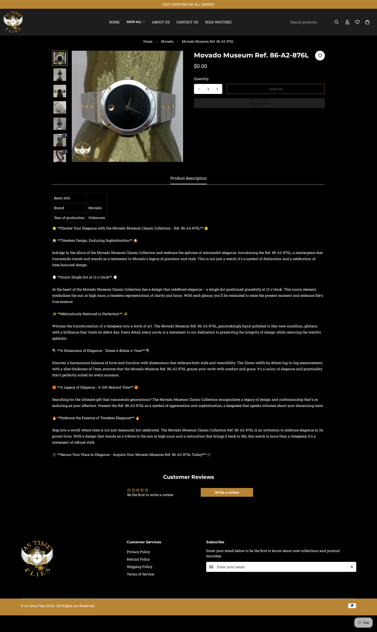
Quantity (201, 78)
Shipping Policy (139, 566)
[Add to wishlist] (320, 56)
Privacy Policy (138, 551)
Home (114, 22)
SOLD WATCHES (218, 22)
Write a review (227, 492)
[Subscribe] (351, 567)
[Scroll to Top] (368, 608)
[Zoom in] (174, 60)
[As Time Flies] (13, 22)
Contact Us (187, 22)
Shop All (134, 22)
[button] (367, 22)
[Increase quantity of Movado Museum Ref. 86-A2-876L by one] (217, 89)
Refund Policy (138, 559)
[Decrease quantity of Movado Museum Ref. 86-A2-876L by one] (199, 89)
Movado (167, 41)
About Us (161, 22)
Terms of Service (140, 574)
